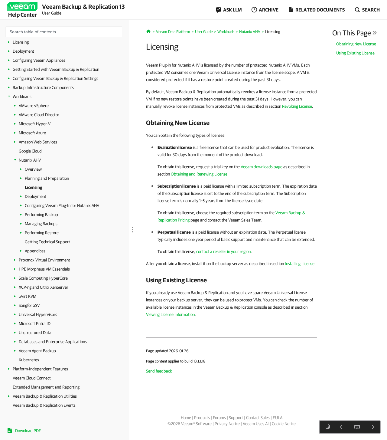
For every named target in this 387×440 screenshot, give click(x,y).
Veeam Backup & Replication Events (44, 405)
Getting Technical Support (47, 241)
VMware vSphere (34, 105)
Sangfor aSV (29, 305)
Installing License (299, 263)
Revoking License (297, 106)
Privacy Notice (227, 423)
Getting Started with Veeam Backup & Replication (56, 69)
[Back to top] (357, 427)
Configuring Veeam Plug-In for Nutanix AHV (62, 205)
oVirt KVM (27, 296)
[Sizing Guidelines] (342, 427)
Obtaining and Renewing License (199, 174)
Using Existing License (355, 53)
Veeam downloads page (261, 166)
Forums (219, 417)
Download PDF (28, 430)
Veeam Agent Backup (37, 350)
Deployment (23, 51)
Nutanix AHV (30, 160)
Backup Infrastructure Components (43, 87)
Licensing (21, 42)
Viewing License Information (170, 314)
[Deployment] (371, 427)
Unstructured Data (35, 332)
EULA (277, 417)
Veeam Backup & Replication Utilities (45, 396)
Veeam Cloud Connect (32, 378)
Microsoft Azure (32, 132)
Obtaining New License (356, 43)
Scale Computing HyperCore (43, 278)
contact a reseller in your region (223, 251)
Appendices (35, 250)
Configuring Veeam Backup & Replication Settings (55, 78)
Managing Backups (41, 223)
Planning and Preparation (47, 178)
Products (202, 417)
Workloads (22, 96)
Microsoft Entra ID (34, 323)
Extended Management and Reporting (46, 387)
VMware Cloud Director (39, 114)
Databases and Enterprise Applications (53, 341)
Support (236, 417)
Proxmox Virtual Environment (44, 260)
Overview (33, 169)
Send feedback (159, 371)
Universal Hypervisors (38, 314)
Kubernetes (29, 359)
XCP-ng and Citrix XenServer (43, 287)
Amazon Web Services (38, 142)
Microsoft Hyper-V (34, 123)
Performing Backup (41, 214)
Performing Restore (42, 232)
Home (186, 417)
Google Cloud (30, 151)
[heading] (231, 122)
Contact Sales (258, 417)
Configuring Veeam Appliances (39, 60)
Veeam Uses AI (256, 423)
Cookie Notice (284, 423)
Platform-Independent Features (40, 368)
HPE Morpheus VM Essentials (44, 269)
